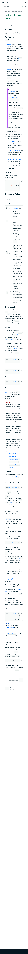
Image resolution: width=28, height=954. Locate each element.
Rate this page (8, 29)
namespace (16, 214)
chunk (13, 42)
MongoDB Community (14, 159)
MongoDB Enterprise (14, 150)
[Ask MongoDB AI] (22, 7)
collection (15, 208)
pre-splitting (11, 579)
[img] (6, 32)
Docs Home (8, 11)
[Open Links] (25, 2)
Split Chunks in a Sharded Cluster (13, 67)
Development (15, 11)
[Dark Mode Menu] (25, 7)
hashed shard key (17, 257)
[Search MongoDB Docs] (20, 7)
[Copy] (21, 182)
